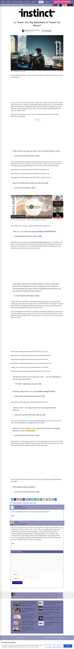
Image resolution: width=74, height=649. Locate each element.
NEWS (8, 2)
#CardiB (15, 503)
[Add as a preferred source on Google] (46, 31)
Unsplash (23, 71)
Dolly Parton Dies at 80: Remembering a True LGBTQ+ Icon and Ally (28, 616)
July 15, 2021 (34, 492)
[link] (13, 197)
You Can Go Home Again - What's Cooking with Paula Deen (31, 197)
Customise (49, 646)
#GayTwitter (26, 503)
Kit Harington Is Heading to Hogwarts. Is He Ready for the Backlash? (28, 610)
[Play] (58, 209)
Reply (12, 515)
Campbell (17, 71)
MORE (47, 2)
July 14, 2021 (34, 156)
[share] (49, 196)
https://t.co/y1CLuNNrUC (26, 487)
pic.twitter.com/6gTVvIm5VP (45, 391)
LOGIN (2, 5)
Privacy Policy (19, 637)
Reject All (59, 646)
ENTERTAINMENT (17, 2)
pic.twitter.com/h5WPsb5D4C (46, 231)
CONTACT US (14, 5)
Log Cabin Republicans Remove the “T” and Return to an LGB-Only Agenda (29, 622)
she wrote (54, 114)
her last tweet (56, 479)
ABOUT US (21, 5)
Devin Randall (36, 30)
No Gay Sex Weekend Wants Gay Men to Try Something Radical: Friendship (29, 603)
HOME (3, 2)
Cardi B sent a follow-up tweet (38, 242)
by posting (42, 421)
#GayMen (19, 503)
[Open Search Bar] (72, 1)
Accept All (68, 646)
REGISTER (7, 5)
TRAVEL (27, 2)
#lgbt (31, 503)
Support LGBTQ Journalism (62, 1)
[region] (37, 644)
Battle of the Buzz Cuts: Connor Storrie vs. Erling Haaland (28, 629)
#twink (34, 503)
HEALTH (34, 2)
